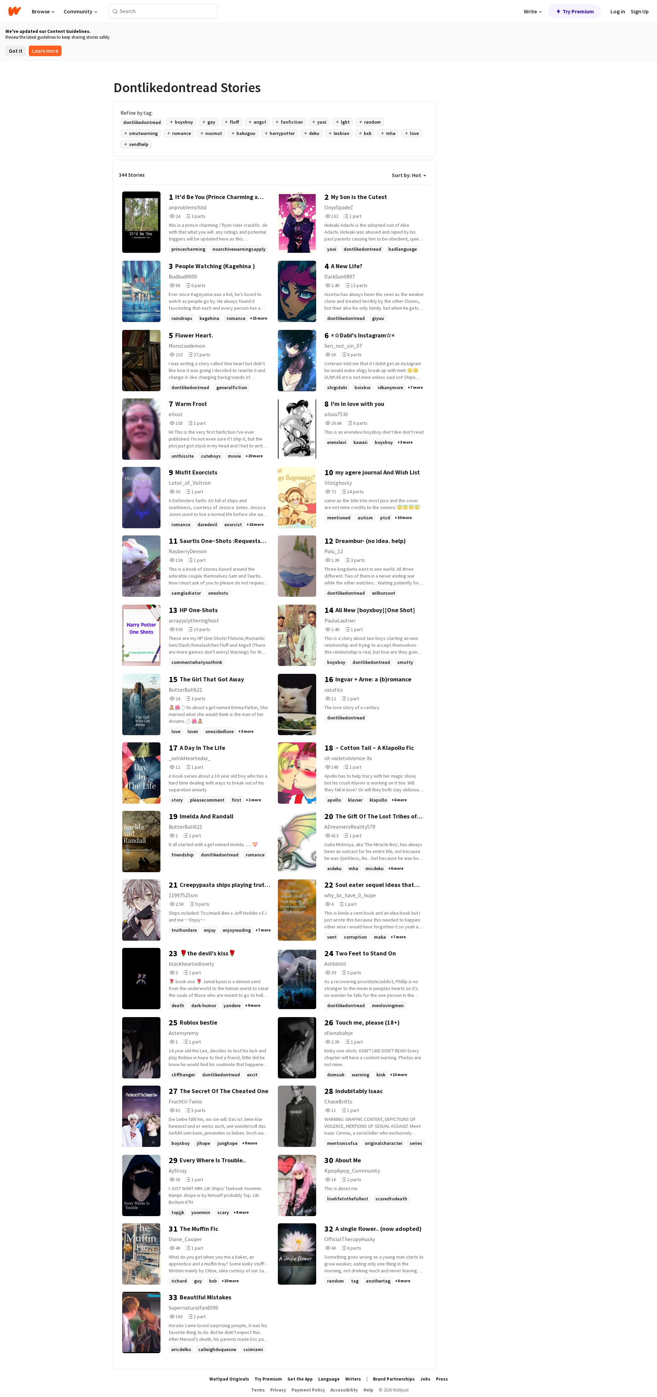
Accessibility (344, 1390)
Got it (16, 51)
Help (368, 1390)
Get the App (300, 1379)
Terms (258, 1390)
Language (329, 1379)
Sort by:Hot (406, 175)
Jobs (425, 1379)
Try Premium (578, 11)
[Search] (115, 11)
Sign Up (640, 11)
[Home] (14, 11)
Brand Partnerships (394, 1379)
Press (442, 1379)
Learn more (45, 51)
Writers (353, 1379)
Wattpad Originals (229, 1379)
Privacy (278, 1390)
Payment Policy (308, 1390)
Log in (617, 11)
